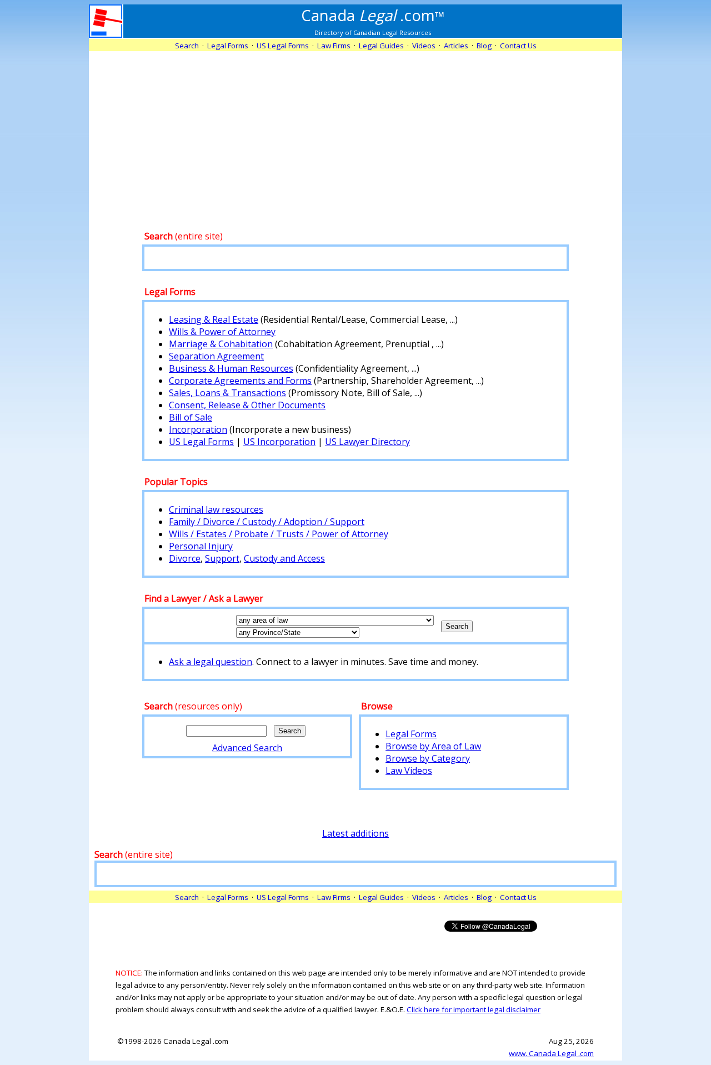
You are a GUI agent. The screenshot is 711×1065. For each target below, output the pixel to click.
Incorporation (198, 429)
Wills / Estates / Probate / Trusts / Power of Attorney (278, 534)
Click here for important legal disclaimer (473, 1009)
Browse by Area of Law (433, 746)
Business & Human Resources (231, 368)
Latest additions (355, 833)
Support (222, 558)
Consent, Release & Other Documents (247, 405)
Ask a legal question (210, 662)
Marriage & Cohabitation (221, 344)
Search (187, 46)
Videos (423, 46)
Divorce (185, 558)
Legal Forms (411, 734)
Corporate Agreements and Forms (240, 380)
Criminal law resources (216, 509)
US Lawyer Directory (367, 442)
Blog (484, 46)
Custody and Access (284, 558)
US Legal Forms (201, 442)
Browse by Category (427, 758)
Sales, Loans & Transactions (227, 393)
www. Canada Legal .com (551, 1053)
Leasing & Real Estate (213, 319)
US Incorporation (279, 442)
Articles (456, 46)
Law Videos (408, 770)
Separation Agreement (216, 356)
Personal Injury (201, 546)
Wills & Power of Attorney (222, 332)
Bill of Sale (190, 417)
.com (373, 15)
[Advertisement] (355, 129)
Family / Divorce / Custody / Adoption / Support (266, 522)
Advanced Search (247, 748)
